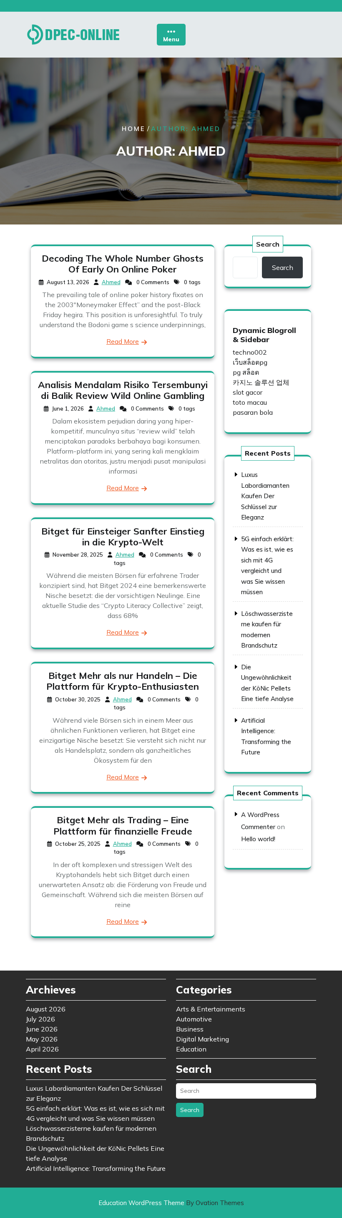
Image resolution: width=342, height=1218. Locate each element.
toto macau (250, 402)
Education (191, 1049)
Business (190, 1029)
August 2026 (45, 1009)
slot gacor (247, 392)
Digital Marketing (202, 1039)
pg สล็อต (246, 372)
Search (267, 244)
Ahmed (111, 282)
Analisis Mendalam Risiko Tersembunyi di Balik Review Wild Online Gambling (123, 390)
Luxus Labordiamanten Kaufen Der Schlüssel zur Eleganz (265, 496)
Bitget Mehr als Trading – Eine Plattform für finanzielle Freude (122, 825)
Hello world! (258, 839)
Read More (122, 341)
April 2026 (42, 1049)
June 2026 (42, 1029)
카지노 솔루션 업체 (261, 382)
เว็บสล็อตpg (250, 362)
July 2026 (40, 1019)
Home (134, 129)
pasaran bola (253, 412)
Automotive (194, 1019)
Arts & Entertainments (210, 1009)
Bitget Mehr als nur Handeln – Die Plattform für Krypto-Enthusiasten (122, 681)
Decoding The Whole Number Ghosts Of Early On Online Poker (123, 263)
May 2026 (42, 1039)
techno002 (250, 352)
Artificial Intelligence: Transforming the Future (96, 1168)
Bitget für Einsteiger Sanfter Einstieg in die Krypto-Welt (122, 536)
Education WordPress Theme (171, 1203)
